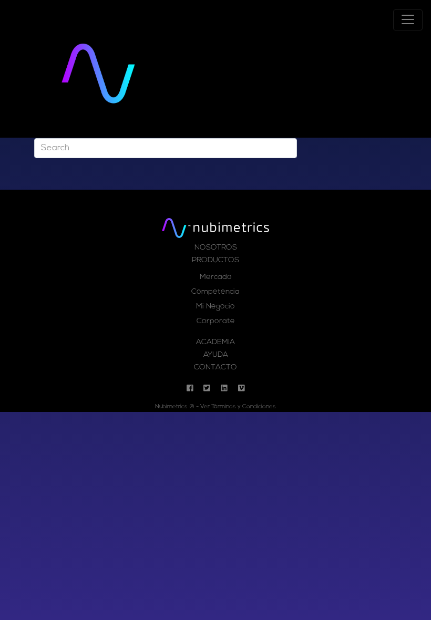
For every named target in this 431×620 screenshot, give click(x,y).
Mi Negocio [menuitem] (215, 307)
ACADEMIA (215, 342)
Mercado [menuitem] (216, 277)
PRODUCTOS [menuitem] (215, 260)
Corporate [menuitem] (216, 321)
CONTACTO (215, 367)
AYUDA (215, 355)
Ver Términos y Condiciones (238, 407)
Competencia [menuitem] (215, 292)
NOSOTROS (215, 248)
